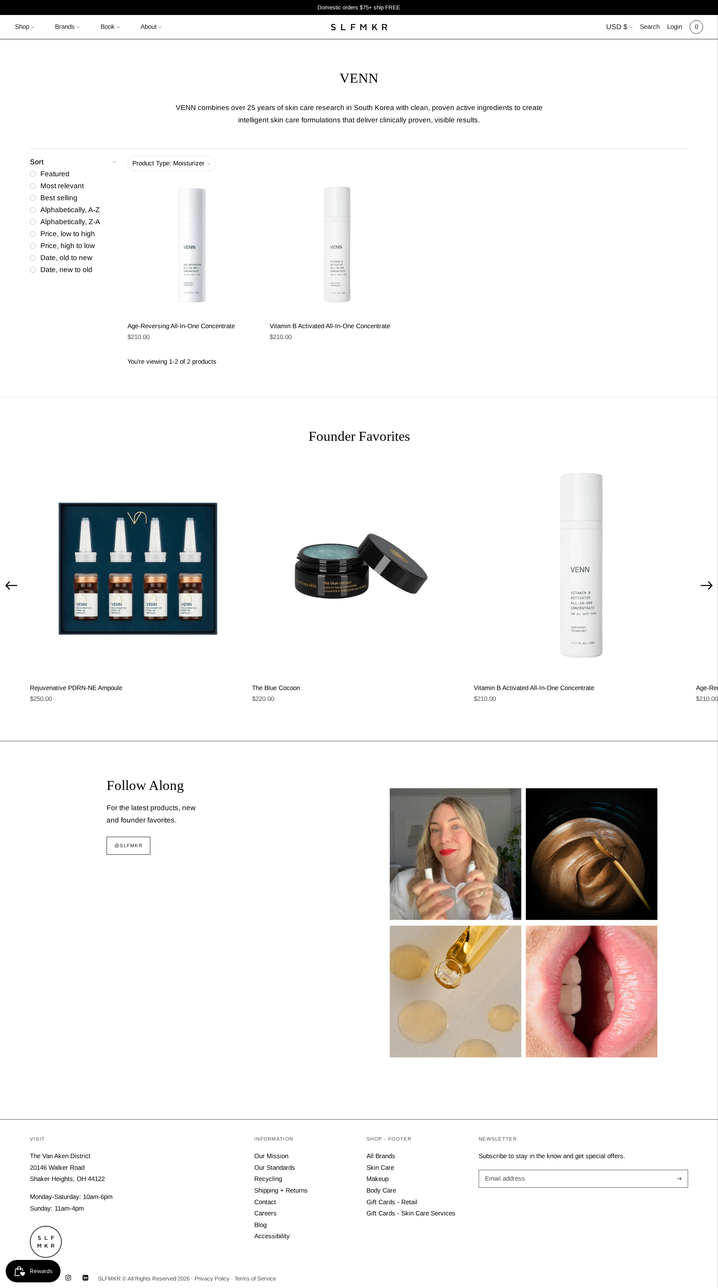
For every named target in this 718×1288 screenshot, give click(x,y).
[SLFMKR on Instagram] (68, 1278)
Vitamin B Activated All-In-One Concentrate (330, 326)
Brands (65, 26)
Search (650, 26)
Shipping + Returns (281, 1190)
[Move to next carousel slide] (707, 585)
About (149, 26)
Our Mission (271, 1156)
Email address (503, 1171)
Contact (265, 1202)
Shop (22, 26)
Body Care (381, 1190)
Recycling (268, 1178)
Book (108, 26)
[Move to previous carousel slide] (11, 585)
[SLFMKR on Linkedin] (85, 1278)
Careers (265, 1213)
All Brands (380, 1156)
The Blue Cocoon (276, 688)
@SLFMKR (128, 846)
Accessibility (272, 1236)
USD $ (617, 27)
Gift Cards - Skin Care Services (410, 1213)
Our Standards (274, 1167)
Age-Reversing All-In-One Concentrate (181, 326)
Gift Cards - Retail (391, 1202)
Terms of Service (255, 1278)
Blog (260, 1225)
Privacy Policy (212, 1278)
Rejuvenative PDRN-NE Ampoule (76, 688)
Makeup (377, 1178)
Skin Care (380, 1167)
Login (674, 26)
